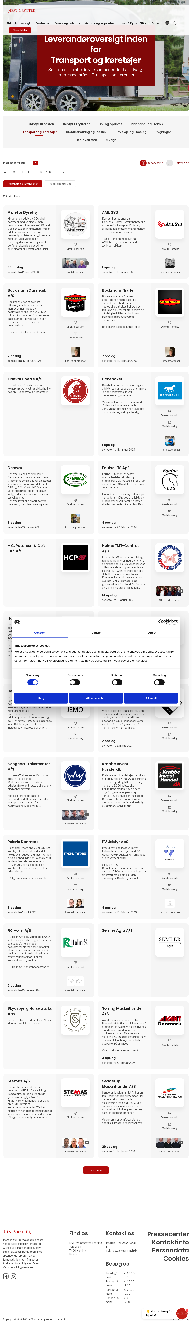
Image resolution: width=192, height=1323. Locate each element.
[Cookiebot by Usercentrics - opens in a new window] (161, 622)
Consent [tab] (39, 632)
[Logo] (23, 11)
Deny (41, 698)
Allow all (151, 698)
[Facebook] (6, 1278)
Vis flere (96, 1170)
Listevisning (181, 163)
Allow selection (96, 698)
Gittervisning (155, 163)
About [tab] (152, 632)
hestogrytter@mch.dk (124, 1250)
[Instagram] (13, 1278)
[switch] (75, 682)
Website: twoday (179, 1319)
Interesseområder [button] (19, 162)
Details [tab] (96, 632)
